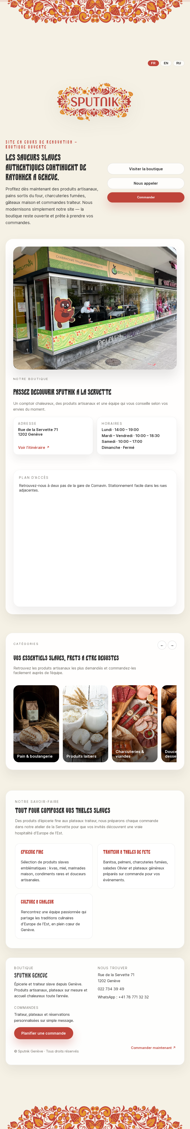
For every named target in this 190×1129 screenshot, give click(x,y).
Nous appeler (146, 183)
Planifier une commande (43, 1033)
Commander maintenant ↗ (153, 1048)
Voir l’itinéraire (31, 447)
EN (166, 63)
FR (153, 63)
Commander (146, 197)
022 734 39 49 (111, 989)
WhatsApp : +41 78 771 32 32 (123, 997)
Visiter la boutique (146, 169)
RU (178, 63)
